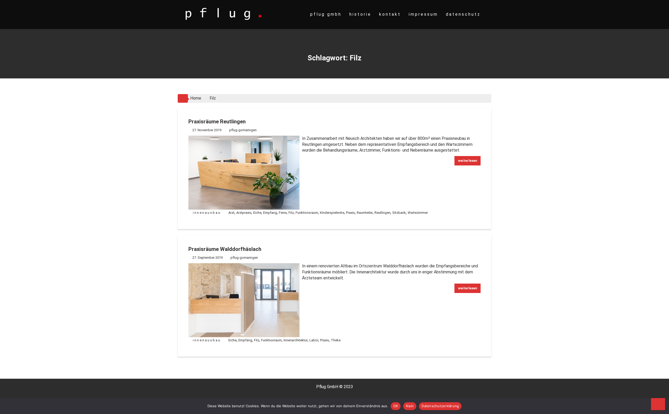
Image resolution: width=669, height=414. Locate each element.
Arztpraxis (243, 213)
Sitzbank (399, 213)
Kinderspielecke (332, 213)
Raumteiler (365, 213)
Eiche (257, 213)
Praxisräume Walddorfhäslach (224, 249)
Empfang (270, 213)
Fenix (283, 213)
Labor (313, 340)
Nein (410, 406)
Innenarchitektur (296, 340)
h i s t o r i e (359, 14)
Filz (291, 213)
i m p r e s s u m (423, 14)
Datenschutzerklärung (440, 406)
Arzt (231, 213)
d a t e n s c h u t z (463, 14)
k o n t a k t (389, 14)
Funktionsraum (307, 213)
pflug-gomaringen (243, 130)
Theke (336, 340)
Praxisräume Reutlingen (217, 121)
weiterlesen (467, 161)
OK (395, 406)
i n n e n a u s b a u (206, 213)
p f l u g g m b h (325, 14)
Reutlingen (382, 213)
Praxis (350, 213)
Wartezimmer (418, 213)
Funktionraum (271, 340)
